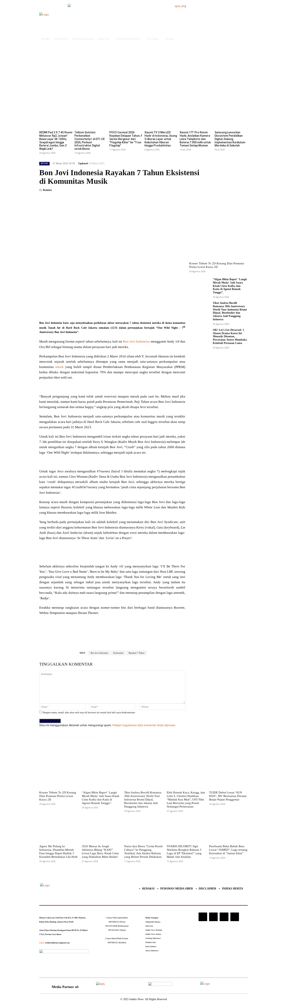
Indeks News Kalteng (153, 930)
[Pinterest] (86, 311)
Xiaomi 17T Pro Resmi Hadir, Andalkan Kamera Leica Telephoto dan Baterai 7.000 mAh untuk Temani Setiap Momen (195, 139)
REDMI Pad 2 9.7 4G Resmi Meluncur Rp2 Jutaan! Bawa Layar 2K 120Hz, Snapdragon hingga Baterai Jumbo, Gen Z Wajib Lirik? (55, 140)
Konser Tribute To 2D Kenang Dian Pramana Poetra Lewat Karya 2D (216, 265)
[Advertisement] (143, 76)
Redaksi (47, 189)
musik (59, 367)
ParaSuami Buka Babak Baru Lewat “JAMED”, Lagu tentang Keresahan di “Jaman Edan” (228, 850)
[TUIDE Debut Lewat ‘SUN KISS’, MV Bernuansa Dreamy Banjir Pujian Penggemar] (228, 776)
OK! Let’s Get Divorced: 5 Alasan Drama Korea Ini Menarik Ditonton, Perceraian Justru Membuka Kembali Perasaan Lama (230, 336)
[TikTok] (213, 917)
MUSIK (44, 163)
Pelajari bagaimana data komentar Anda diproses (143, 725)
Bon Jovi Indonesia (136, 341)
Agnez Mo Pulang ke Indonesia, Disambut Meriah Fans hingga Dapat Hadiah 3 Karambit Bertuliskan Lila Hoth (58, 851)
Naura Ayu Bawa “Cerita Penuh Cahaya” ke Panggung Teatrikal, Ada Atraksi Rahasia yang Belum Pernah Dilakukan (143, 851)
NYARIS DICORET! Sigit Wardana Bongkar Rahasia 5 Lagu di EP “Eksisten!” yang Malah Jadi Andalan (184, 851)
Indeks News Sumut (153, 934)
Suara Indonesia (151, 951)
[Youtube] (234, 917)
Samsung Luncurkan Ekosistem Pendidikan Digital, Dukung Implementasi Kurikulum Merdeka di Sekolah (230, 139)
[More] (104, 311)
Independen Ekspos (152, 922)
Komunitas (118, 653)
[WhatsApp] (95, 311)
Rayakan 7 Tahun (136, 653)
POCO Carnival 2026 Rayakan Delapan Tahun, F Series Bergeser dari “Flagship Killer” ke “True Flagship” (125, 139)
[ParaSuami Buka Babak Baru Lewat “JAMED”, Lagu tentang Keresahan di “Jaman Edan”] (228, 830)
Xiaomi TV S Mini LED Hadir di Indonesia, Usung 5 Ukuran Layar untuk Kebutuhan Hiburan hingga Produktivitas (160, 139)
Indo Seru (149, 926)
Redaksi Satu (150, 942)
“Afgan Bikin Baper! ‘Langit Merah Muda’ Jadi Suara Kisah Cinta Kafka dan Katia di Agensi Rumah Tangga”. (230, 286)
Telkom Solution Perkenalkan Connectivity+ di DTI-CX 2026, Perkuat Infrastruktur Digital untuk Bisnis (89, 140)
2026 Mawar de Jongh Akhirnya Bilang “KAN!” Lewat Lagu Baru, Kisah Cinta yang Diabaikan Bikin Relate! (100, 851)
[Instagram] (203, 917)
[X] (77, 311)
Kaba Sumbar (150, 947)
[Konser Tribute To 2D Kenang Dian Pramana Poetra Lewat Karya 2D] (218, 230)
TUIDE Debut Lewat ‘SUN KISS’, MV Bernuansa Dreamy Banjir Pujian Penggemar (228, 796)
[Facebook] (68, 311)
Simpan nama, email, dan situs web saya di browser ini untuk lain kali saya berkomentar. (89, 712)
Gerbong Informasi (153, 938)
